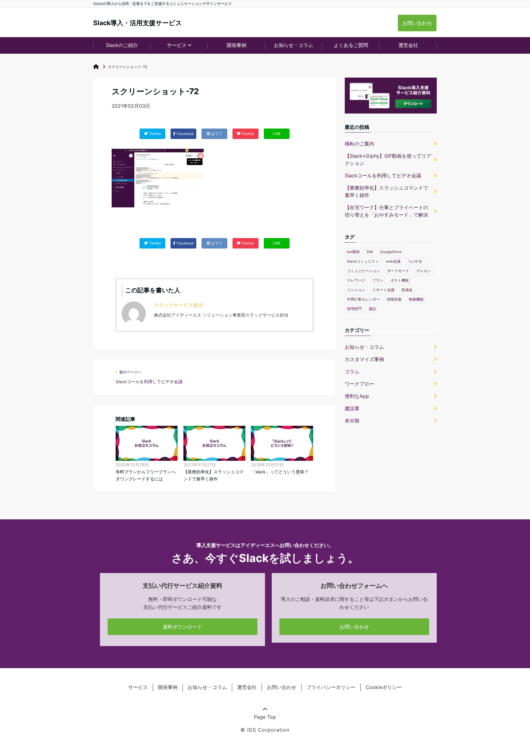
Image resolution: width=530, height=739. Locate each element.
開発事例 (236, 45)
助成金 (407, 289)
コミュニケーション (363, 270)
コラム (352, 371)
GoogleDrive (390, 251)
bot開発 (353, 251)
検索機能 (416, 299)
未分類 (352, 421)
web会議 (393, 261)
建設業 (352, 408)
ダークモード (398, 270)
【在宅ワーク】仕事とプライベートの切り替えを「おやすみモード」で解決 (386, 211)
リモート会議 (383, 289)
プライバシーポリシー (330, 687)
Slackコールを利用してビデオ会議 (383, 175)
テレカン (423, 270)
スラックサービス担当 (178, 305)
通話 (372, 308)
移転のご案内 (359, 143)
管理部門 (354, 308)
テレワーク (356, 280)
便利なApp (357, 396)
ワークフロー (359, 384)
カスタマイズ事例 (364, 359)
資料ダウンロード (182, 627)
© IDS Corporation (265, 730)
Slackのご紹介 (122, 45)
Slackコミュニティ (363, 261)
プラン (377, 280)
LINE (277, 133)
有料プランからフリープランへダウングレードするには (146, 475)
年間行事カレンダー (363, 299)
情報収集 (394, 299)
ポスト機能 (399, 280)
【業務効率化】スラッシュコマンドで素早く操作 (213, 475)
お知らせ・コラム (293, 45)
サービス (138, 687)
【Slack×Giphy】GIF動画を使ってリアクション (388, 159)
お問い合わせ (417, 23)
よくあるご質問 (351, 45)
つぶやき (415, 261)
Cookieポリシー (384, 687)
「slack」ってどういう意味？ (280, 471)
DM (370, 251)
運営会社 (408, 45)
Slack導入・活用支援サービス (137, 23)
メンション (356, 289)
